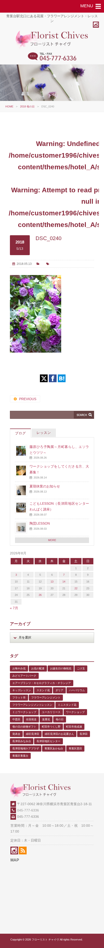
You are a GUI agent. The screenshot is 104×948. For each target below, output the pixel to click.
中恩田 (16, 719)
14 (63, 581)
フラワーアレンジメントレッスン (32, 704)
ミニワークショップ (24, 712)
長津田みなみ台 (21, 741)
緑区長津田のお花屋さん (59, 733)
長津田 (84, 733)
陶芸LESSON (40, 523)
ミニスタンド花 (67, 704)
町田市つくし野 (51, 726)
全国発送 (31, 719)
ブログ (20, 433)
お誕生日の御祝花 (60, 668)
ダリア (59, 690)
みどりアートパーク (24, 675)
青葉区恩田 (75, 748)
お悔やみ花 (19, 668)
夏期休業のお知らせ (45, 486)
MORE (52, 540)
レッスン (44, 433)
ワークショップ (75, 712)
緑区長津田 (32, 733)
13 (52, 581)
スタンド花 (43, 690)
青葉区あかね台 (54, 748)
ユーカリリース (51, 712)
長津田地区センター (48, 741)
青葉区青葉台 (20, 755)
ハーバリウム (77, 690)
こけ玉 (81, 668)
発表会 (16, 733)
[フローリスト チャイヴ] (52, 48)
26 (40, 594)
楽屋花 (46, 719)
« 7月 (14, 608)
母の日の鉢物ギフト (24, 726)
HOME (9, 106)
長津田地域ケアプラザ (25, 748)
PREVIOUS (27, 399)
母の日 (60, 719)
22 (75, 588)
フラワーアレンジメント (45, 697)
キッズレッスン (21, 690)
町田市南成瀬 (74, 726)
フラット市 (19, 697)
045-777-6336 (28, 810)
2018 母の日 (27, 106)
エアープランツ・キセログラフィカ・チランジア (41, 682)
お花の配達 (38, 668)
